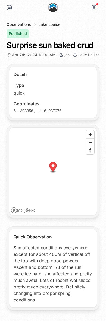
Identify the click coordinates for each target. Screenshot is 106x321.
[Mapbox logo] (23, 210)
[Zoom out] (90, 142)
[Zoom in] (90, 134)
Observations (19, 24)
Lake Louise (49, 24)
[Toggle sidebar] (9, 7)
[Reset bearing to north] (90, 150)
